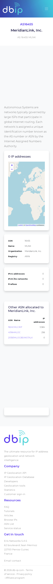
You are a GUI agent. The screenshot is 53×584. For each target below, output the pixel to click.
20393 (11, 337)
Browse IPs (10, 519)
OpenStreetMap (30, 225)
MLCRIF (18, 327)
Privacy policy (24, 574)
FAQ (6, 506)
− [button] (12, 169)
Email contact (12, 560)
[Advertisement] (26, 78)
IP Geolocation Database (19, 477)
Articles (8, 515)
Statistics (9, 489)
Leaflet (20, 225)
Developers (11, 481)
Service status (12, 528)
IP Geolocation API (15, 472)
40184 (11, 332)
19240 (11, 327)
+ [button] (12, 165)
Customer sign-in (14, 494)
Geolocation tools (14, 485)
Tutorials (9, 511)
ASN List (9, 523)
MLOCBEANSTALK (23, 337)
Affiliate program (15, 578)
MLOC (17, 332)
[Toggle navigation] (46, 8)
